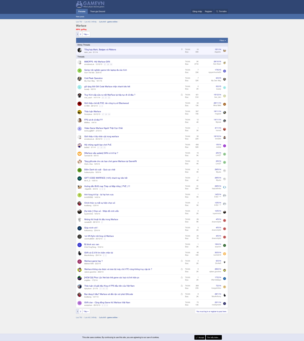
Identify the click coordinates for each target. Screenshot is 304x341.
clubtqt (218, 147)
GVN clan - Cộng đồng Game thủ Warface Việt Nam (107, 302)
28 (106, 114)
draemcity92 (216, 221)
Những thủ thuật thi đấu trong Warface (101, 219)
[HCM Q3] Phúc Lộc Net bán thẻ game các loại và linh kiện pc (111, 277)
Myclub (218, 122)
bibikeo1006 (89, 263)
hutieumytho (89, 172)
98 (108, 64)
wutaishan (88, 305)
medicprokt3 (216, 304)
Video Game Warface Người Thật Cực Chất (103, 127)
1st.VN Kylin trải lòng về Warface (99, 235)
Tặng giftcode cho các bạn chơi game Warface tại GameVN (110, 161)
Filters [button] (222, 40)
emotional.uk (89, 64)
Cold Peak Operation (93, 78)
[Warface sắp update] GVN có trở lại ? (101, 152)
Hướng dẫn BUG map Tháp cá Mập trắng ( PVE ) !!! (107, 186)
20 (103, 97)
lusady (86, 89)
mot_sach (88, 97)
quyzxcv (218, 246)
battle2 (86, 147)
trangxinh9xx (216, 288)
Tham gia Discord (97, 11)
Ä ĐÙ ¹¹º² (217, 197)
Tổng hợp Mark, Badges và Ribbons (100, 49)
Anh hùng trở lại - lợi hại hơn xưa (98, 194)
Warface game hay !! (93, 260)
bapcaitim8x (216, 188)
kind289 (218, 138)
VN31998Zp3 (216, 280)
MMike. (87, 122)
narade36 (88, 222)
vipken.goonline (90, 272)
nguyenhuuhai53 (215, 72)
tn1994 (87, 105)
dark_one (88, 52)
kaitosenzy (88, 230)
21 (106, 97)
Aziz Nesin (217, 64)
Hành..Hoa (88, 164)
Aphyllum (88, 288)
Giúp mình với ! (91, 227)
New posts (80, 16)
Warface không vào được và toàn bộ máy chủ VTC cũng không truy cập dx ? (118, 269)
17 (100, 288)
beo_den (217, 97)
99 (111, 64)
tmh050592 (88, 197)
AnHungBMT (89, 130)
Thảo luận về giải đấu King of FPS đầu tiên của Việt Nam (109, 285)
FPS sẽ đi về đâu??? (93, 119)
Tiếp (85, 34)
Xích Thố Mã (89, 72)
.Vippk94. (217, 52)
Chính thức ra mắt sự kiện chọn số (99, 202)
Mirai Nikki (217, 105)
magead (218, 113)
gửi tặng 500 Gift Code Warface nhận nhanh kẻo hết (107, 86)
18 (103, 288)
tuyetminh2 (88, 213)
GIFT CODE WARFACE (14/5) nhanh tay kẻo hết (105, 177)
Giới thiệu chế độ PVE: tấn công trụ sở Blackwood (106, 103)
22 (109, 97)
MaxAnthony (89, 255)
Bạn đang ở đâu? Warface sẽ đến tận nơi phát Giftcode (108, 294)
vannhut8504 (89, 238)
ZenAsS (218, 263)
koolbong (87, 205)
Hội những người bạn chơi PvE (97, 144)
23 (104, 147)
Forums (81, 11)
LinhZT (218, 155)
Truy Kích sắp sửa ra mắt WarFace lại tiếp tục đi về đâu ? (109, 94)
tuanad (218, 130)
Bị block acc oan (91, 244)
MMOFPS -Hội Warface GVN (97, 61)
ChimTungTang (90, 247)
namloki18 (88, 155)
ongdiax (87, 280)
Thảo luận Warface (92, 111)
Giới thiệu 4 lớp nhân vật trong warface (101, 136)
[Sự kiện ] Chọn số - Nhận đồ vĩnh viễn (101, 210)
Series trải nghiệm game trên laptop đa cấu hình (105, 69)
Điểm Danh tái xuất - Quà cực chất (99, 169)
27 (103, 114)
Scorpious (88, 114)
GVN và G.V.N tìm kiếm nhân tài (98, 252)
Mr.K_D (87, 180)
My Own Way (89, 81)
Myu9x (218, 172)
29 (109, 114)
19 (106, 288)
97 (105, 64)
